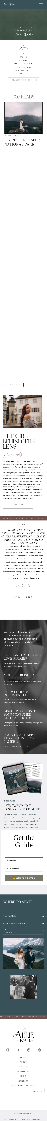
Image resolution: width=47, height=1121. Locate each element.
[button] (41, 4)
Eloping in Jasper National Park (22, 142)
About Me (18, 505)
